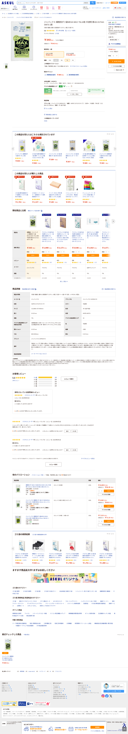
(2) (35, 262)
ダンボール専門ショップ (29, 713)
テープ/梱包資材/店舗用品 (19, 623)
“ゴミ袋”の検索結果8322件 (39, 534)
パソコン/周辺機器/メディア (57, 613)
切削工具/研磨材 (59, 623)
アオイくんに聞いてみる (114, 691)
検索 (93, 3)
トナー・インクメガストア (18, 711)
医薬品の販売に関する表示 (59, 698)
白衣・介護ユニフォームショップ (110, 713)
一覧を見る (26, 634)
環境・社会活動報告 (32, 689)
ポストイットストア (8, 716)
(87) (51, 262)
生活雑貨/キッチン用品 (13, 13)
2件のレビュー (15, 380)
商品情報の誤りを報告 (28, 289)
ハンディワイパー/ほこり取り (89, 601)
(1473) (24, 560)
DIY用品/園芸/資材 (42, 625)
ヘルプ (108, 2)
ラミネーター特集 (51, 711)
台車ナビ (47, 713)
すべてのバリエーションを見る (78, 66)
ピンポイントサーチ (32, 716)
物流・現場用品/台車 (35, 623)
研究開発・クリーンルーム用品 (83, 623)
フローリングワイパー (71, 601)
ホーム (3, 13)
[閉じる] (106, 721)
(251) (75, 560)
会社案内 (30, 685)
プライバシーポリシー (58, 689)
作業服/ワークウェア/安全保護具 (24, 625)
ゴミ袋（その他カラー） (50, 591)
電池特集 (34, 711)
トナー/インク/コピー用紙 (40, 613)
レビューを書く (71, 30)
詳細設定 (86, 2)
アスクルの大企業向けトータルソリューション (88, 693)
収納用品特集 (89, 713)
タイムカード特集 (41, 711)
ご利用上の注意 (56, 692)
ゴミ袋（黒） (38, 591)
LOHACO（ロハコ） (82, 685)
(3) (80, 262)
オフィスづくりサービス (20, 716)
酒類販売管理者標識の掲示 (59, 696)
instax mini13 (32, 671)
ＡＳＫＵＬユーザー (30, 395)
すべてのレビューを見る (88, 458)
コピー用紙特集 (6, 711)
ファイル (27, 613)
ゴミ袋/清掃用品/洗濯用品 (27, 13)
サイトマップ (56, 685)
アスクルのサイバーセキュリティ (36, 692)
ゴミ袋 (37, 13)
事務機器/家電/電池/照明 (75, 613)
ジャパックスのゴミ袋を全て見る (24, 17)
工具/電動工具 (47, 623)
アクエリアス (58, 671)
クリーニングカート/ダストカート (54, 603)
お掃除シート (20, 605)
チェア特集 (92, 711)
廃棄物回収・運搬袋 (105, 591)
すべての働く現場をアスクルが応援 (59, 713)
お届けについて (5, 687)
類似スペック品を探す (34, 210)
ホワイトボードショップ (63, 711)
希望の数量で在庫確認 (114, 24)
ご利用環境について (57, 691)
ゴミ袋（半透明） (45, 13)
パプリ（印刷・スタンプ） (83, 687)
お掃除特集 (121, 711)
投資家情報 (30, 687)
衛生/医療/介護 (30, 615)
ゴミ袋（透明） (16, 591)
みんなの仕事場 (81, 689)
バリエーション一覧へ (38, 475)
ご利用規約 (55, 687)
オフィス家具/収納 (90, 613)
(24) (111, 262)
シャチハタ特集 (97, 713)
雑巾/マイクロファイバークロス (28, 601)
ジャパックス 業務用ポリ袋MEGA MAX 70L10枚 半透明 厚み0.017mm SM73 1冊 (8, 658)
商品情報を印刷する (120, 17)
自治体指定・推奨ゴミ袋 (65, 591)
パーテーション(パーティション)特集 (79, 711)
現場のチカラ (40, 713)
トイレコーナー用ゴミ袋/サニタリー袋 (86, 591)
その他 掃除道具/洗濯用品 (98, 603)
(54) (91, 560)
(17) (96, 262)
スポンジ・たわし (32, 605)
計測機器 (69, 623)
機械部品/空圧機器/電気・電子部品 (103, 623)
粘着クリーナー (104, 601)
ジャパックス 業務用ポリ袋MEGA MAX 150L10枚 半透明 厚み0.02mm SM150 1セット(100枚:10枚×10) (38, 517)
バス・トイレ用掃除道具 (73, 603)
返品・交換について (6, 691)
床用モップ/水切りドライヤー (48, 605)
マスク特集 (71, 713)
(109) (41, 560)
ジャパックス (10, 17)
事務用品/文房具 (16, 613)
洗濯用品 (85, 603)
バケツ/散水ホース (45, 601)
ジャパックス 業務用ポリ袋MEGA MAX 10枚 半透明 (64, 13)
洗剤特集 (5, 713)
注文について (5, 685)
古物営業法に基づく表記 (58, 694)
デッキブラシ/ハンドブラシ (34, 603)
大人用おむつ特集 (80, 713)
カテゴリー (4, 8)
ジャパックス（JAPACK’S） (45, 17)
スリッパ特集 (12, 713)
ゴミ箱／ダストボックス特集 (110, 711)
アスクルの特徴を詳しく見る (97, 731)
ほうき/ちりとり (57, 601)
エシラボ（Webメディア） (83, 691)
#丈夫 (45, 121)
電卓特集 (28, 711)
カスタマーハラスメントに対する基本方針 (38, 691)
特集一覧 (40, 716)
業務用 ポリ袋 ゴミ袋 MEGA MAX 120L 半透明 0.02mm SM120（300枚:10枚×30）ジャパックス (38, 486)
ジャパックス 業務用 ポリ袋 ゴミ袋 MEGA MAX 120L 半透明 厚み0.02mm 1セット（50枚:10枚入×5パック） (38, 501)
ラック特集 (99, 711)
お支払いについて (6, 689)
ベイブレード (42, 671)
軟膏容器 (22, 671)
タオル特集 (19, 713)
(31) (66, 262)
